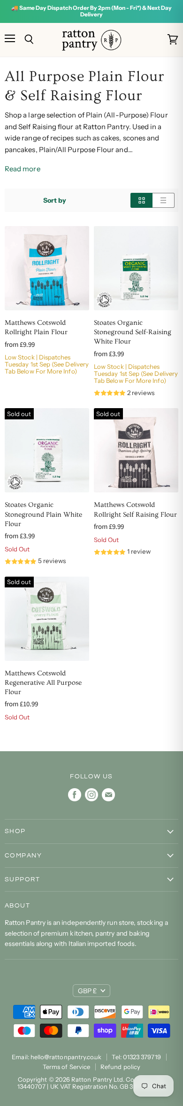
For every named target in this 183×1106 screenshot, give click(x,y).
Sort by (55, 200)
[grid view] (141, 200)
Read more (22, 168)
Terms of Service (66, 1066)
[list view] (163, 200)
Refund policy (120, 1066)
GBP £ (87, 991)
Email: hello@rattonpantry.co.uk (56, 1057)
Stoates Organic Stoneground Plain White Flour (43, 514)
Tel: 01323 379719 (136, 1057)
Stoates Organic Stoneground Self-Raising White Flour (132, 332)
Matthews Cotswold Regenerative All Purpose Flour (43, 682)
